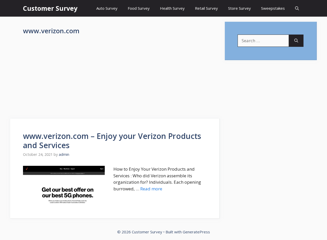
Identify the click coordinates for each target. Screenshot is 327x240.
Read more (151, 189)
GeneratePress (196, 231)
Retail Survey (206, 8)
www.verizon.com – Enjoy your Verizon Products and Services (112, 140)
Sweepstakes (273, 8)
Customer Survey (50, 8)
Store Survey (239, 8)
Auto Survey (107, 8)
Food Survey (139, 8)
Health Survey (172, 8)
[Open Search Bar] (297, 8)
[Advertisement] (115, 81)
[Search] (296, 41)
